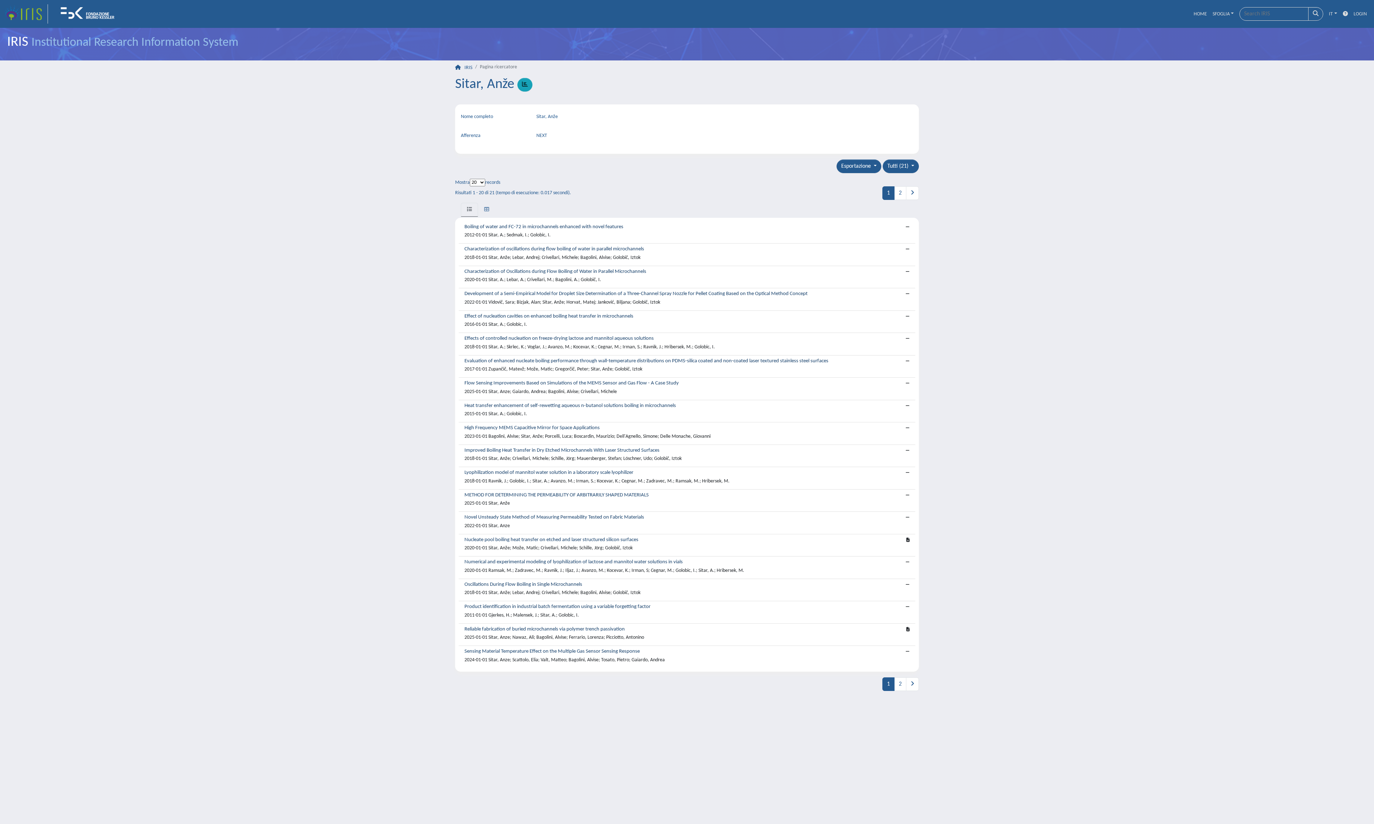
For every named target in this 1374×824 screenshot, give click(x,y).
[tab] (469, 210)
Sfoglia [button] (1221, 14)
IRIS (468, 67)
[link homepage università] (90, 14)
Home (1200, 14)
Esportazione (856, 166)
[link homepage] (26, 14)
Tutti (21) (898, 166)
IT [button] (1331, 14)
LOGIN (1360, 14)
